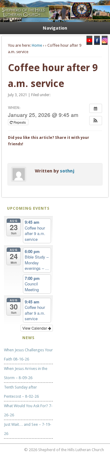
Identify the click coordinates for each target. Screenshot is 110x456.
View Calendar (35, 328)
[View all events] (95, 108)
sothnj (67, 171)
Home (37, 45)
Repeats (20, 122)
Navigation (55, 28)
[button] (96, 120)
